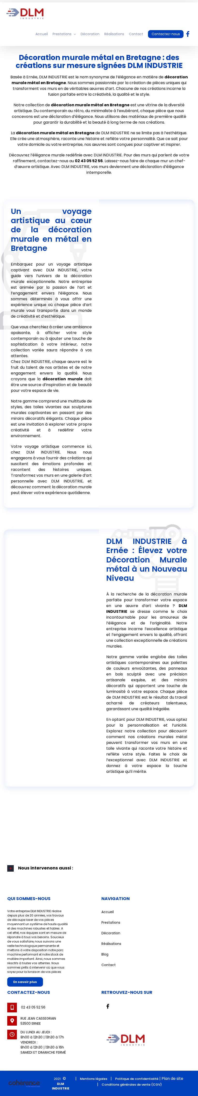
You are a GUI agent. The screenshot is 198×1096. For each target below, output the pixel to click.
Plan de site (172, 1078)
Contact (108, 964)
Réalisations (111, 943)
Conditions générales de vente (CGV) (132, 1084)
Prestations (110, 922)
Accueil (107, 911)
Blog (104, 954)
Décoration (110, 933)
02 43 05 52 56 (89, 161)
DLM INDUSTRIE (60, 1086)
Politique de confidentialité (136, 1078)
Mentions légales (93, 1078)
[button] (99, 868)
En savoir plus (25, 982)
